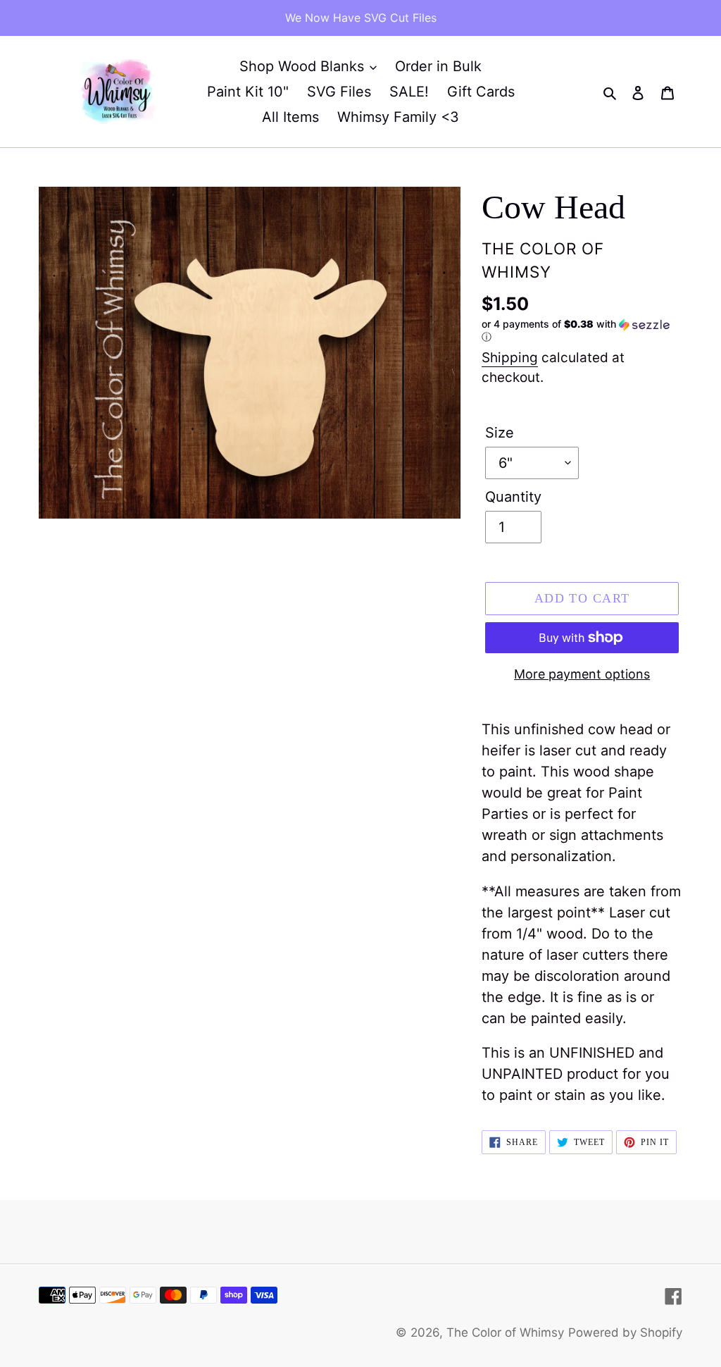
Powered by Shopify (625, 1332)
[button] (582, 331)
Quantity (513, 496)
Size (499, 432)
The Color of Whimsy (505, 1332)
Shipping (510, 358)
